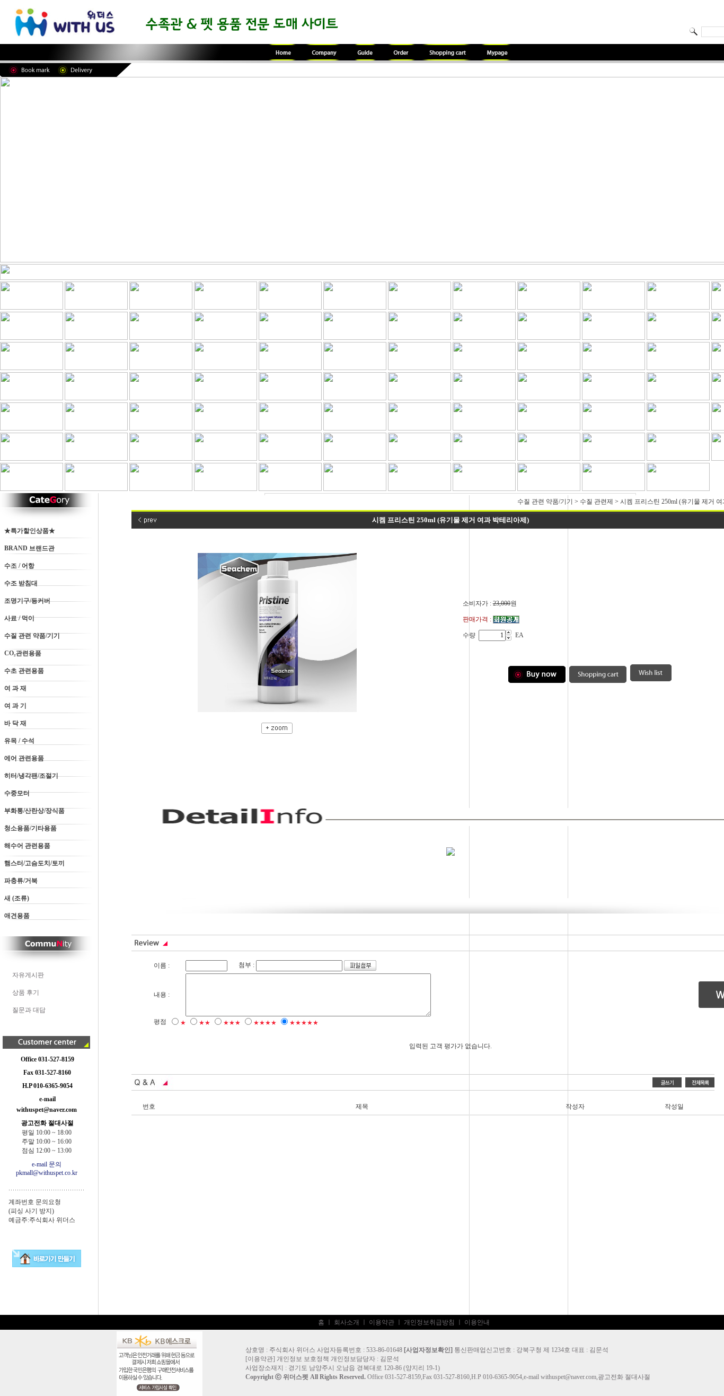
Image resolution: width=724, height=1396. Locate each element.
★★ (204, 1022)
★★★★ (265, 1022)
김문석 (389, 1359)
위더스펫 (295, 1377)
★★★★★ (304, 1022)
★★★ (232, 1022)
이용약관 (381, 1322)
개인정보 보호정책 (303, 1359)
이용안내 (477, 1322)
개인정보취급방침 (429, 1322)
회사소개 (346, 1322)
